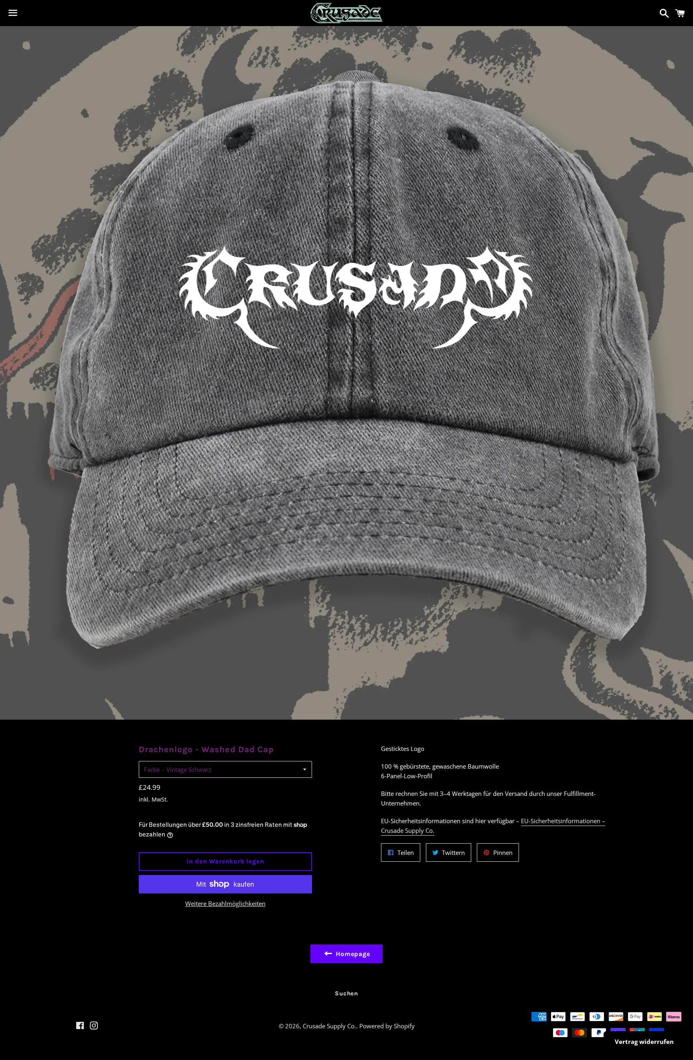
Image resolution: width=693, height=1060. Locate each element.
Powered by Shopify (387, 1026)
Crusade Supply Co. (329, 1026)
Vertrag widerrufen (644, 1042)
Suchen (346, 993)
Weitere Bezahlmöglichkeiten (225, 903)
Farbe (152, 769)
